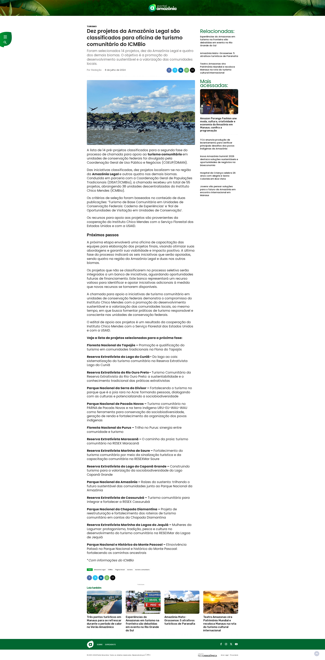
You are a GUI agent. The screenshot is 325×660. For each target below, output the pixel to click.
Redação (96, 70)
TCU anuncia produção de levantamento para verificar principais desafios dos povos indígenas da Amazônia (217, 144)
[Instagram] (226, 644)
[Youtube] (236, 644)
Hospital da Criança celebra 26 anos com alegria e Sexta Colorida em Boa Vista (217, 175)
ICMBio (110, 570)
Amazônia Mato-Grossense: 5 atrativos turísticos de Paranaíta (219, 55)
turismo (130, 570)
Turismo (92, 26)
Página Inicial (120, 570)
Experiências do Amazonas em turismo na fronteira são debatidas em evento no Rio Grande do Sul (217, 41)
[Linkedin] (180, 70)
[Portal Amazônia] (162, 8)
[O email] (192, 70)
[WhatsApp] (186, 70)
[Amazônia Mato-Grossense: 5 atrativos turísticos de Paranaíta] (181, 602)
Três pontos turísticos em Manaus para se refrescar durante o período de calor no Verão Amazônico (104, 622)
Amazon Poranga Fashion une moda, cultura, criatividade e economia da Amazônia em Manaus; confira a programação (218, 124)
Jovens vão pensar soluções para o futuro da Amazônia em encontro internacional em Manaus (218, 191)
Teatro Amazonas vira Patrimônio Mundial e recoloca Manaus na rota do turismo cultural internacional (217, 68)
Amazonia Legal (99, 570)
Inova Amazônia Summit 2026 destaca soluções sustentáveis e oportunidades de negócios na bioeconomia (219, 161)
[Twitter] (174, 70)
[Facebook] (169, 70)
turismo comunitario (142, 570)
